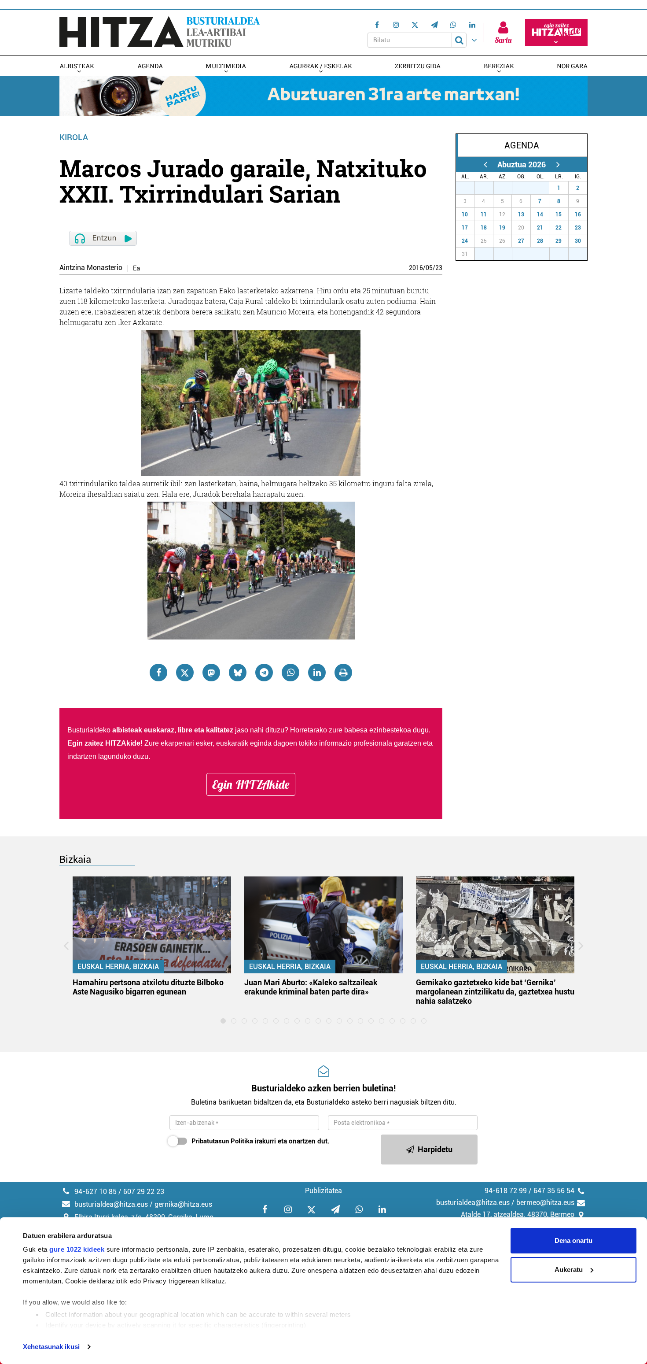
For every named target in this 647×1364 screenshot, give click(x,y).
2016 (416, 267)
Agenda (150, 66)
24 (465, 241)
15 (558, 214)
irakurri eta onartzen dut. (260, 1141)
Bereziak (499, 66)
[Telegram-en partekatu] (264, 672)
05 (429, 267)
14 (540, 214)
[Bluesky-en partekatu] (237, 672)
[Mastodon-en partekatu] (211, 672)
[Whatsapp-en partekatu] (290, 672)
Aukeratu (569, 1269)
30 (526, 188)
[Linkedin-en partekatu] (317, 672)
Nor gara (572, 66)
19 (502, 228)
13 (521, 214)
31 (545, 188)
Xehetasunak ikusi (51, 1346)
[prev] (485, 164)
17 (465, 228)
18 (484, 228)
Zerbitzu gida (418, 66)
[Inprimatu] (343, 672)
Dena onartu (573, 1240)
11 (484, 214)
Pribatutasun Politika (222, 1141)
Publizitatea (323, 1191)
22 (558, 228)
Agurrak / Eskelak (320, 66)
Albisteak (76, 66)
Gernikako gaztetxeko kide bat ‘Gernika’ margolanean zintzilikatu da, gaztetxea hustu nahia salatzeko (495, 991)
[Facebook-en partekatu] (158, 672)
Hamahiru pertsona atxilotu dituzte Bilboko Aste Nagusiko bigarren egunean (148, 987)
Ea (136, 268)
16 (578, 214)
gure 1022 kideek (76, 1249)
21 (540, 228)
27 (470, 188)
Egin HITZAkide (251, 784)
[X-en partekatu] (185, 672)
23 (438, 267)
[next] (557, 164)
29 (507, 188)
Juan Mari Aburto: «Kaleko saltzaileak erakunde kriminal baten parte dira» (311, 987)
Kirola (73, 137)
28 (489, 188)
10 (465, 214)
